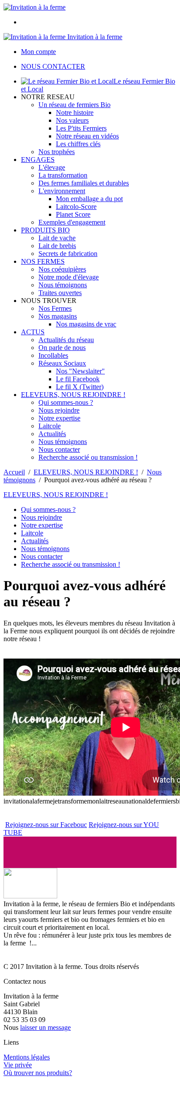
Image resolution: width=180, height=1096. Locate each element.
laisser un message (45, 1027)
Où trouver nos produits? (37, 1072)
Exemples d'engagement (71, 222)
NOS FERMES (43, 261)
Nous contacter (59, 449)
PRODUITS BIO (45, 230)
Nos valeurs (72, 120)
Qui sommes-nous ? (65, 402)
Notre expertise (59, 418)
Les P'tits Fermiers (81, 128)
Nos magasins (57, 316)
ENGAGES (38, 159)
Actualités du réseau (66, 339)
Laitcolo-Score (76, 206)
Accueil (14, 472)
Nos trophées (56, 151)
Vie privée (17, 1065)
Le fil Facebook (78, 379)
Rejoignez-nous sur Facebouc (46, 824)
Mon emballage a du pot (89, 198)
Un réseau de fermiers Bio (74, 104)
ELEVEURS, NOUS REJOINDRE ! (73, 394)
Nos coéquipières (62, 269)
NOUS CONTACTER (53, 66)
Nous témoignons (62, 285)
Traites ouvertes (60, 292)
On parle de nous (62, 347)
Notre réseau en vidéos (87, 136)
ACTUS (33, 332)
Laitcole (49, 426)
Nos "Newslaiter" (80, 371)
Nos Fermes (55, 308)
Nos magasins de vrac (86, 324)
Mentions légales (26, 1057)
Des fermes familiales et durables (83, 183)
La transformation (62, 175)
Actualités (52, 433)
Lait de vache (57, 238)
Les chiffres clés (78, 144)
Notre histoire (74, 112)
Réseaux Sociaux (62, 363)
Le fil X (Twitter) (80, 386)
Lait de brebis (57, 245)
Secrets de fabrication (67, 253)
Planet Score (73, 214)
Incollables (53, 355)
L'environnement (61, 191)
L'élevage (51, 167)
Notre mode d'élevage (68, 277)
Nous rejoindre (59, 410)
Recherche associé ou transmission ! (88, 457)
